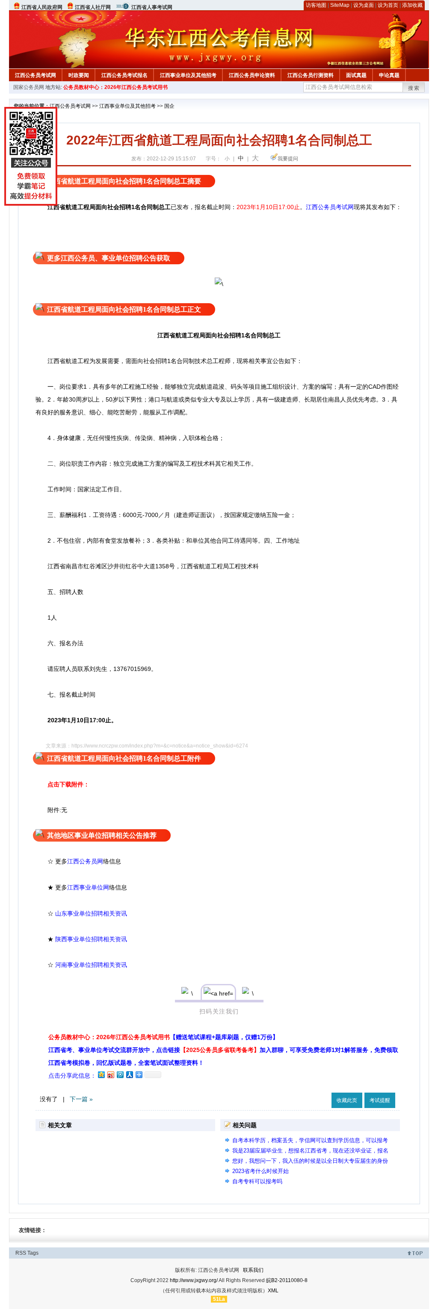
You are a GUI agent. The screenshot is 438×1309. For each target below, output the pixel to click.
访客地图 (316, 5)
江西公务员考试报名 (124, 75)
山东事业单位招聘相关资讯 (91, 913)
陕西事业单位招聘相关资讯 (91, 939)
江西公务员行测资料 (310, 75)
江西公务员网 (85, 861)
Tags (32, 1253)
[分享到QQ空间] (101, 1074)
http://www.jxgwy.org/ (194, 1280)
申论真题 (389, 75)
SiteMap (339, 5)
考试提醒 (380, 1100)
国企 (169, 106)
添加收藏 (412, 5)
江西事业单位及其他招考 (188, 75)
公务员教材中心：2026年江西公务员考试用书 (115, 87)
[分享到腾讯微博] (119, 1074)
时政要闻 (78, 75)
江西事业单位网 (88, 887)
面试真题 (356, 75)
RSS (20, 1253)
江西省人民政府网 (41, 7)
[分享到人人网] (129, 1074)
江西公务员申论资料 (252, 75)
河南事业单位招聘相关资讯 (91, 964)
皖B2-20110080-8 (287, 1280)
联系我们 (253, 1270)
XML (273, 1291)
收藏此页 (347, 1100)
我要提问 (288, 159)
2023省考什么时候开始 (260, 1171)
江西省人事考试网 (151, 7)
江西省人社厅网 (93, 7)
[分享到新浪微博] (110, 1074)
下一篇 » (81, 1099)
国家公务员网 (28, 87)
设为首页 (388, 5)
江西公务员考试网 (35, 75)
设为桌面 (363, 5)
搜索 (414, 88)
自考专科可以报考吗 (257, 1181)
